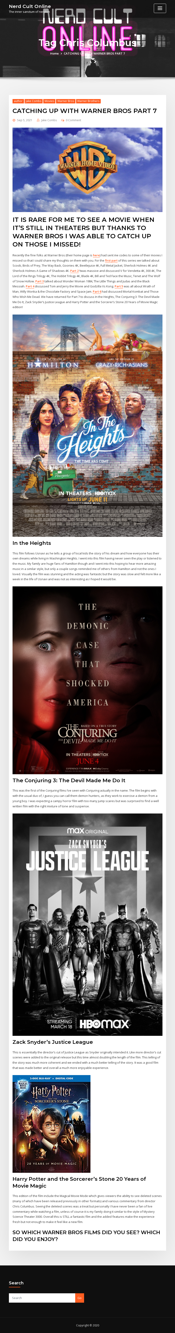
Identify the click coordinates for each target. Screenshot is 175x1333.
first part (111, 260)
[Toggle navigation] (160, 8)
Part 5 (119, 286)
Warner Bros (65, 101)
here (96, 255)
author (18, 101)
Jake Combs (33, 101)
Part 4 (30, 286)
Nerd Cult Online (30, 6)
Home (54, 53)
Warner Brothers (88, 101)
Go (79, 1298)
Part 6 (97, 291)
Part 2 (74, 271)
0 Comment (73, 120)
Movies (49, 101)
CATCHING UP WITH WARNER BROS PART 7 (94, 53)
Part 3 (39, 281)
